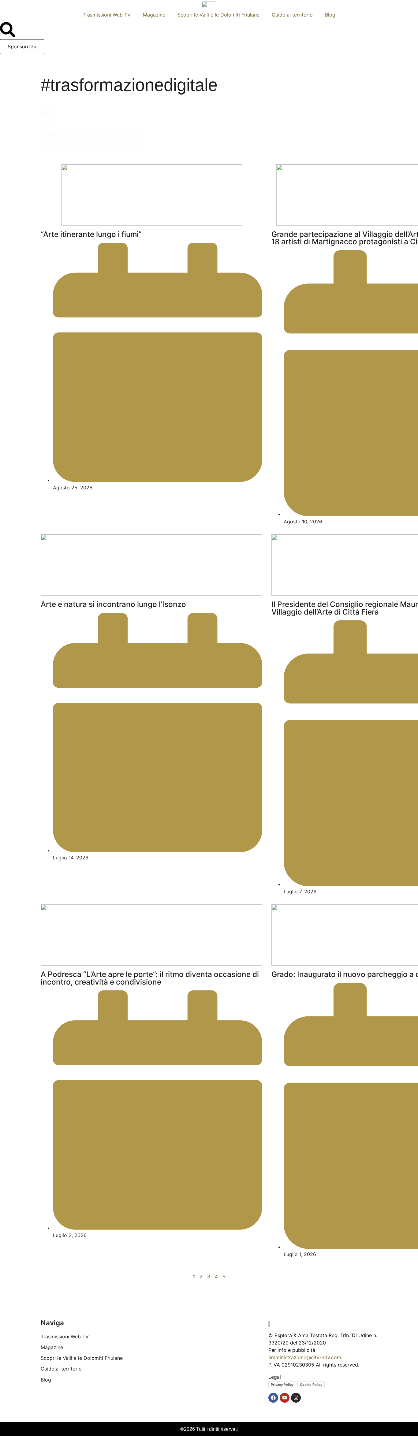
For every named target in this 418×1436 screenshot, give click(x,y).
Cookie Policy (311, 1384)
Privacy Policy (282, 1384)
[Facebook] (273, 1398)
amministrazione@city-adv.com (304, 1357)
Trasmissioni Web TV (107, 15)
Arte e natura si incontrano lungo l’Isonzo (113, 604)
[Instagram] (296, 1398)
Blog (330, 15)
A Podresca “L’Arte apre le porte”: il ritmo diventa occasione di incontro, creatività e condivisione (150, 978)
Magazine (154, 15)
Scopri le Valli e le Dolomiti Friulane (218, 15)
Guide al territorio (292, 15)
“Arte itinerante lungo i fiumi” (91, 234)
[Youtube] (284, 1398)
